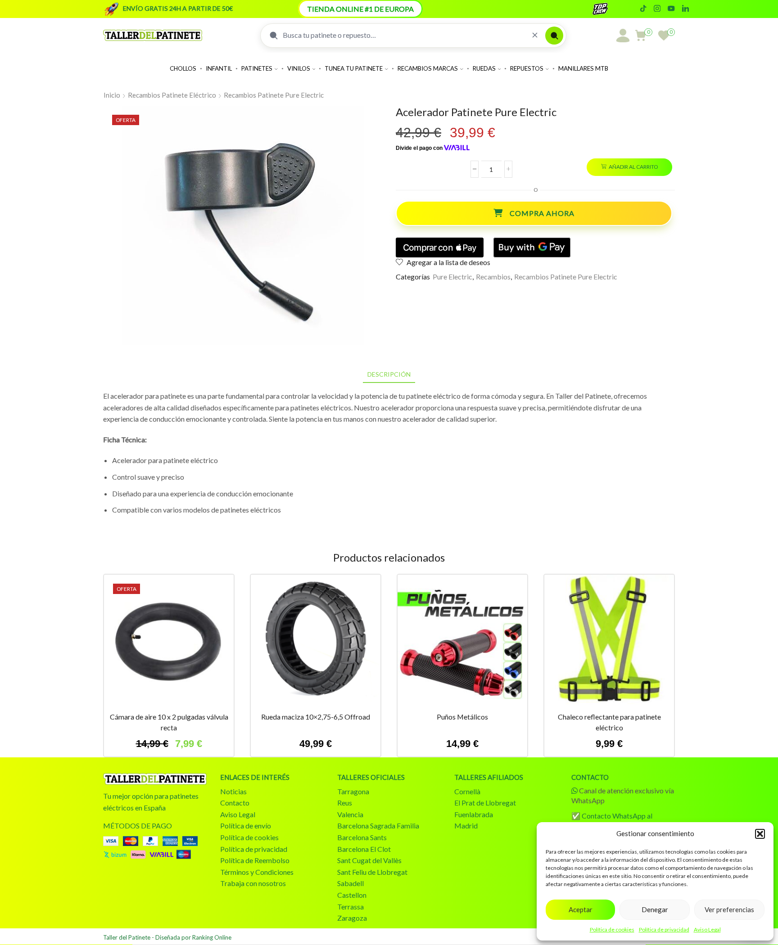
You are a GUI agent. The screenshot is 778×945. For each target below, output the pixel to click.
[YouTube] (671, 9)
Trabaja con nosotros (253, 883)
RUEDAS (484, 68)
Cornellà (467, 791)
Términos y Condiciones (257, 872)
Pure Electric (452, 276)
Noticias (233, 791)
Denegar (655, 909)
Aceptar (581, 909)
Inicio (112, 95)
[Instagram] (657, 9)
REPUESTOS (526, 68)
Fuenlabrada (473, 814)
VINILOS (298, 68)
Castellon (351, 895)
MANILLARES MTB (583, 68)
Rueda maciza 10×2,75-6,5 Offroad (315, 716)
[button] (759, 833)
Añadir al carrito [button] (169, 643)
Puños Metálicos (462, 716)
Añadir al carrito (633, 166)
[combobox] (404, 35)
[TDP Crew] (608, 9)
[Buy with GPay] (531, 247)
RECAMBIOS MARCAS (428, 68)
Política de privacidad (664, 929)
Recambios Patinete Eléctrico (172, 95)
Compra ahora (542, 213)
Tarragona (353, 791)
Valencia (350, 814)
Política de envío (245, 825)
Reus (344, 802)
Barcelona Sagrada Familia (378, 825)
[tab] (389, 374)
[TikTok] (643, 9)
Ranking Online (211, 937)
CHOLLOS (183, 68)
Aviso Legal (707, 929)
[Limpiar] (535, 35)
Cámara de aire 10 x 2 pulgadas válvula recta (169, 722)
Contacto (234, 802)
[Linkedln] (685, 9)
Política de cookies (612, 929)
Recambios (493, 276)
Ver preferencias (729, 909)
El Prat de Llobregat (485, 802)
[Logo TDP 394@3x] (155, 779)
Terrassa (350, 906)
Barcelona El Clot (364, 849)
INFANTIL (219, 68)
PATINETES (256, 68)
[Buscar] (554, 36)
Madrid (466, 825)
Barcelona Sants (362, 837)
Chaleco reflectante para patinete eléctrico (609, 722)
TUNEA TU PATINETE (354, 68)
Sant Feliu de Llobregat (372, 872)
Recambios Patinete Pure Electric (274, 95)
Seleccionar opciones (462, 643)
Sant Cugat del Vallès (369, 860)
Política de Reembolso (254, 860)
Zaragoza (352, 918)
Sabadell (350, 883)
